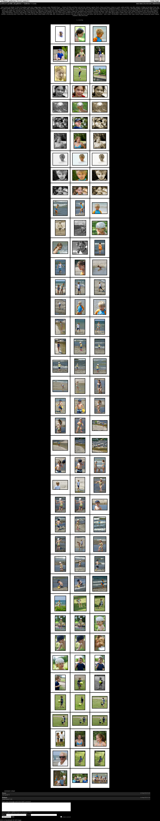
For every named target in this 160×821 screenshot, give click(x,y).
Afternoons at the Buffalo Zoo (46, 11)
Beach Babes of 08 (43, 14)
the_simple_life (11, 10)
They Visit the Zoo (18, 11)
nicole (137, 14)
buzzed (68, 14)
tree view (139, 3)
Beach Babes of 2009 (117, 12)
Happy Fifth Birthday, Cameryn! (10, 12)
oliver (76, 10)
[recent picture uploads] (12, 2)
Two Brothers (115, 14)
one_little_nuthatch (135, 7)
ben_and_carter (64, 8)
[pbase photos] (4, 2)
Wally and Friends (154, 8)
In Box (128, 8)
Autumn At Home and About (69, 7)
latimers (88, 7)
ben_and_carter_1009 (105, 12)
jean (133, 14)
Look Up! (73, 14)
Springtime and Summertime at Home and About (91, 11)
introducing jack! (60, 14)
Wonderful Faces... (56, 7)
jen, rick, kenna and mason (80, 8)
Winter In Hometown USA (139, 11)
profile (10, 3)
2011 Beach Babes (136, 8)
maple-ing (74, 11)
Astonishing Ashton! (152, 11)
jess (105, 14)
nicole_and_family (9, 7)
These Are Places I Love (111, 11)
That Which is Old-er (60, 11)
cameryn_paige (46, 7)
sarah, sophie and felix (123, 7)
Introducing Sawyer (149, 14)
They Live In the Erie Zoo (30, 11)
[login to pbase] (157, 2)
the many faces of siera (81, 12)
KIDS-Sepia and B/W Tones (66, 12)
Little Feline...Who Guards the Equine (27, 14)
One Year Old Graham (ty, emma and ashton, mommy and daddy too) (122, 10)
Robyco (4, 797)
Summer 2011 (55, 8)
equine (93, 7)
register (13, 812)
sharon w (113, 7)
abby (28, 8)
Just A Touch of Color (125, 11)
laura (71, 8)
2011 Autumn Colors (41, 8)
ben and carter (145, 10)
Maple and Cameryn (43, 10)
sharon (69, 11)
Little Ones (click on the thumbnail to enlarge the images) (104, 8)
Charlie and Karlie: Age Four (50, 12)
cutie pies (95, 12)
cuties (49, 8)
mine (2, 7)
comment (7, 791)
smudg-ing (79, 14)
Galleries (27, 3)
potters (4, 10)
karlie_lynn (30, 7)
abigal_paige (37, 7)
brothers (32, 8)
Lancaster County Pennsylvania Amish (26, 10)
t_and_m (122, 8)
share (13, 791)
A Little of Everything (20, 7)
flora (84, 14)
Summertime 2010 (7, 11)
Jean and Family (53, 10)
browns (90, 12)
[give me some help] (152, 2)
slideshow (156, 3)
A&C (130, 14)
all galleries (17, 3)
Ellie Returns (23, 12)
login (8, 812)
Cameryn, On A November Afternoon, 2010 (90, 10)
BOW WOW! (145, 8)
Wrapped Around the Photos (66, 10)
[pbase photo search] (25, 2)
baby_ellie (52, 14)
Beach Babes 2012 (9, 8)
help (12, 817)
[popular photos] (89, 2)
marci (109, 14)
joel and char (81, 7)
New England (153, 10)
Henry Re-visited (83, 15)
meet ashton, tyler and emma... (95, 14)
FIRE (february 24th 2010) (35, 12)
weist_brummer (124, 14)
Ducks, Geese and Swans (103, 7)
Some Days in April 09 (141, 12)
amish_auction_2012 (20, 8)
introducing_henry (11, 14)
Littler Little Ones (129, 12)
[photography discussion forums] (19, 2)
